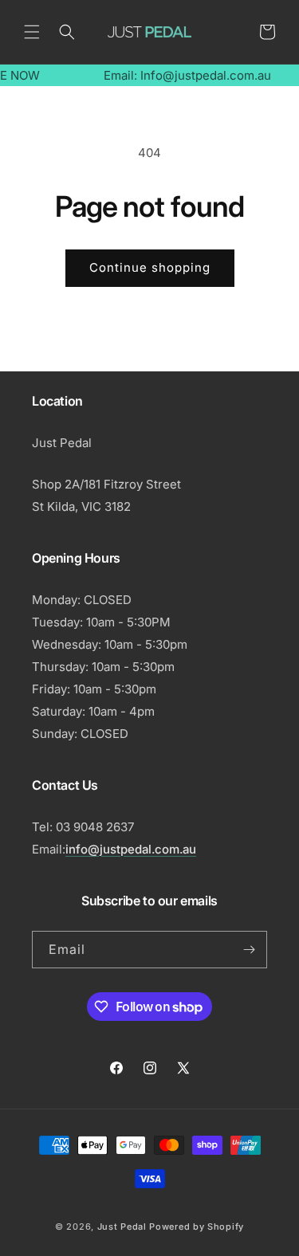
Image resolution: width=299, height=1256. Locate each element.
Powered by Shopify (196, 1226)
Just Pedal (122, 1226)
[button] (31, 31)
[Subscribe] (248, 949)
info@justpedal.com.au (130, 849)
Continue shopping (149, 267)
